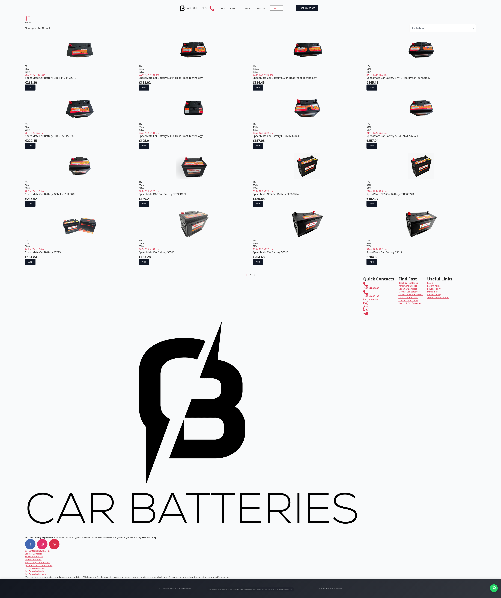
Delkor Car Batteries (408, 300)
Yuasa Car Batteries (408, 297)
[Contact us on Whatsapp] (365, 308)
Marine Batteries (33, 559)
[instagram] (42, 544)
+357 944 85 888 (371, 288)
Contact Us (260, 8)
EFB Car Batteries (33, 553)
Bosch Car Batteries (408, 282)
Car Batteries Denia (34, 571)
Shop (245, 8)
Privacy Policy (433, 288)
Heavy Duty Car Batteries (37, 562)
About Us (234, 8)
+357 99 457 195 (371, 296)
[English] (276, 8)
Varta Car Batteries (407, 285)
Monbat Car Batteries (409, 291)
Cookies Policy (434, 294)
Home (222, 8)
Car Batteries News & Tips (37, 550)
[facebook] (30, 544)
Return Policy (433, 285)
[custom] (54, 544)
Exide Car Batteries (407, 288)
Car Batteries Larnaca (35, 574)
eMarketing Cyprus (336, 588)
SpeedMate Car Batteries (410, 294)
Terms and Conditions (438, 297)
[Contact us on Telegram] (365, 313)
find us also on (370, 299)
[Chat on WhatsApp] (494, 588)
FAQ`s (430, 282)
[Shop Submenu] (250, 8)
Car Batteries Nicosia (35, 568)
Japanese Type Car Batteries (38, 565)
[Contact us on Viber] (365, 303)
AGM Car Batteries (34, 556)
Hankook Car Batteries (409, 303)
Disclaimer (432, 291)
